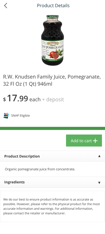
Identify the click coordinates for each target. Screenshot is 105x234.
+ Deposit (53, 99)
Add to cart (81, 140)
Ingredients (14, 182)
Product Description (22, 156)
